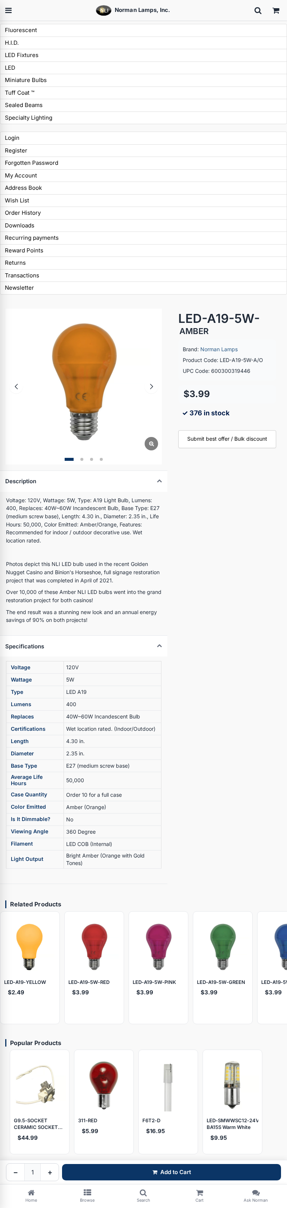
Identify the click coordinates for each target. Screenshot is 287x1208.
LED (10, 67)
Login (12, 137)
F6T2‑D (151, 1120)
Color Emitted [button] (28, 806)
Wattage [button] (21, 679)
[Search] (258, 10)
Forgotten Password (31, 162)
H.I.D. (12, 42)
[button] (69, 459)
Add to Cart (175, 1172)
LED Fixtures (21, 55)
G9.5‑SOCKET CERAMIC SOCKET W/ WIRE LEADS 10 (36, 1123)
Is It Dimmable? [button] (30, 819)
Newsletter (19, 287)
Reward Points (24, 250)
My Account (21, 175)
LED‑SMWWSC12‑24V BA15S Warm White (232, 1123)
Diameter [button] (22, 753)
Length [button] (20, 741)
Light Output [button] (27, 859)
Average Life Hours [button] (27, 780)
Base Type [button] (24, 765)
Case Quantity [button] (29, 794)
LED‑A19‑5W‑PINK (154, 982)
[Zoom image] (151, 443)
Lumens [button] (21, 704)
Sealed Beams (24, 104)
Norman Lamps (219, 349)
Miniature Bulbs (26, 80)
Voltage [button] (20, 667)
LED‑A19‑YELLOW (25, 982)
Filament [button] (22, 843)
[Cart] (276, 10)
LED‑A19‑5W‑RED (88, 982)
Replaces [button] (22, 716)
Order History (23, 212)
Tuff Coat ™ (19, 92)
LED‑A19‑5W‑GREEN (221, 982)
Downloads (19, 225)
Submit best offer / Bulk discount (227, 438)
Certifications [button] (28, 729)
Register (16, 150)
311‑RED (87, 1120)
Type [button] (17, 692)
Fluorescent (21, 30)
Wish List (17, 200)
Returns (15, 262)
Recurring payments (32, 237)
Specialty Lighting (28, 117)
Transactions (22, 275)
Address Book (23, 187)
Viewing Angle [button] (29, 831)
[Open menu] (8, 10)
